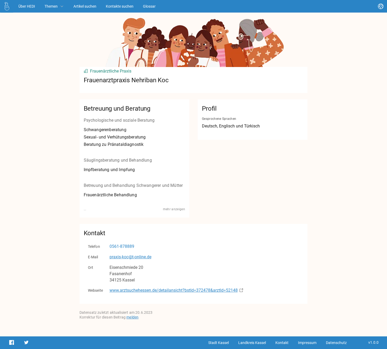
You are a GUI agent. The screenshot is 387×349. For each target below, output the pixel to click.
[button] (7, 6)
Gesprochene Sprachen (219, 119)
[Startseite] (7, 6)
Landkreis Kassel (252, 343)
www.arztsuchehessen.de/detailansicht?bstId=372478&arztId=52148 (174, 290)
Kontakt (282, 343)
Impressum (307, 343)
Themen (51, 6)
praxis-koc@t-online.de (130, 256)
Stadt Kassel (218, 343)
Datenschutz (336, 343)
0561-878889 (122, 246)
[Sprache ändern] (380, 6)
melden (132, 317)
